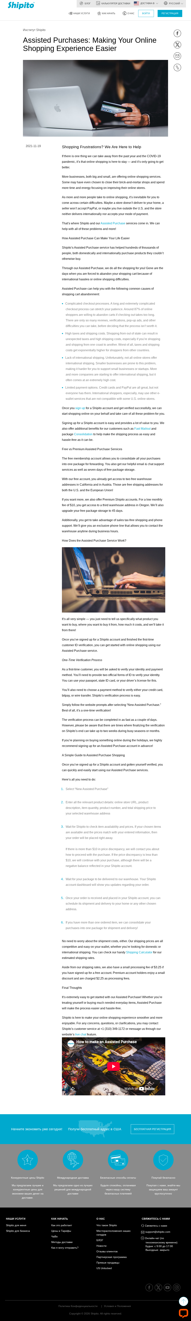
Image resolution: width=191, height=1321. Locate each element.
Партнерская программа (111, 1256)
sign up (80, 408)
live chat (80, 1034)
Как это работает (61, 1225)
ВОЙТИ (146, 13)
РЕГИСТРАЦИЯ (170, 13)
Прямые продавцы (107, 1262)
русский (174, 3)
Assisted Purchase (113, 223)
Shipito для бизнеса (18, 1230)
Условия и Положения (117, 1306)
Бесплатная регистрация (152, 1129)
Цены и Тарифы (61, 1230)
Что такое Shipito (106, 1225)
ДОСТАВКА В (147, 3)
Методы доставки (62, 1242)
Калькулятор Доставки (115, 3)
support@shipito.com (157, 1231)
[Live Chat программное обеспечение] (183, 1313)
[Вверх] (183, 1301)
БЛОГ (87, 3)
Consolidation (83, 434)
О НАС (130, 13)
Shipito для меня (16, 1225)
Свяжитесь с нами (157, 1218)
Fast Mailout (142, 428)
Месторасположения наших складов (113, 1232)
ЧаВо (54, 1236)
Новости (101, 1245)
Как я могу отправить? (65, 1247)
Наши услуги (81, 13)
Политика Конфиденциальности (78, 1306)
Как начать (108, 13)
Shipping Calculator (139, 952)
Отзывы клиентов (107, 1251)
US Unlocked (104, 1268)
